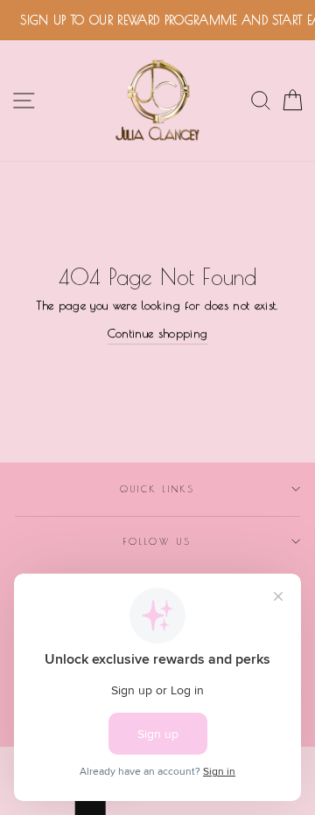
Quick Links (158, 489)
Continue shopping (158, 333)
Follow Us (157, 541)
